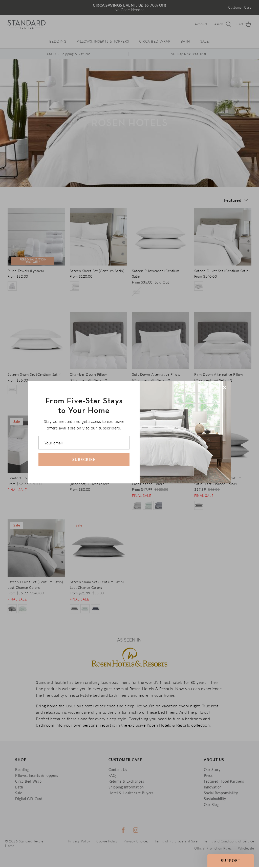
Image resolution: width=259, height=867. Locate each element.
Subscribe (84, 459)
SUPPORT (231, 860)
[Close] (224, 387)
